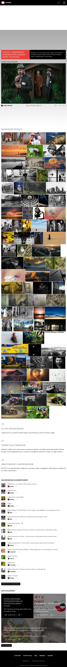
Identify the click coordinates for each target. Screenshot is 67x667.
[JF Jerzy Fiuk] (6, 225)
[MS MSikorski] (9, 250)
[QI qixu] (5, 300)
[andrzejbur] (12, 138)
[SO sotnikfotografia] (26, 225)
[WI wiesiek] (28, 288)
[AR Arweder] (12, 338)
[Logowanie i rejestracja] (64, 2)
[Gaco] (59, 362)
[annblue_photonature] (42, 176)
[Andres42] (6, 313)
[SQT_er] (33, 338)
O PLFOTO (17, 655)
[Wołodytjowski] (54, 238)
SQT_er (12, 558)
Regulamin (26, 661)
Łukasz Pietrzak (7, 105)
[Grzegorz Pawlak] (16, 225)
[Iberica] (34, 163)
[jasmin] (56, 138)
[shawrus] (39, 225)
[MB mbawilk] (11, 213)
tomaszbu (13, 552)
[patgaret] (56, 263)
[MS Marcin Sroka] (61, 225)
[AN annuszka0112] (37, 300)
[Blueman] (35, 188)
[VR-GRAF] (56, 400)
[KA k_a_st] (55, 325)
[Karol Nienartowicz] (37, 275)
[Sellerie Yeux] (12, 400)
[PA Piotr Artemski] (54, 151)
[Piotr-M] (57, 176)
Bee (11, 512)
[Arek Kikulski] (12, 263)
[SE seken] (13, 163)
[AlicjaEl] (11, 387)
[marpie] (25, 176)
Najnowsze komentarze (14, 480)
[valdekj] (53, 350)
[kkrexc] (55, 313)
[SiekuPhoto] (46, 250)
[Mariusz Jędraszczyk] (35, 263)
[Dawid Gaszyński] (35, 138)
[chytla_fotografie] (19, 300)
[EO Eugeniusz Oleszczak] (38, 238)
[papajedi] (7, 188)
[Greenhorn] (7, 176)
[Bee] (55, 213)
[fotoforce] (56, 188)
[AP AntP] (39, 325)
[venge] (57, 375)
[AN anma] (28, 213)
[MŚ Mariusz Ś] (34, 350)
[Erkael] (38, 213)
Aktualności (8, 591)
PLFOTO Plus (27, 655)
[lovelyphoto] (13, 275)
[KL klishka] (14, 151)
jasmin (12, 486)
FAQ (35, 655)
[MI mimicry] (7, 238)
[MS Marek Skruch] (55, 338)
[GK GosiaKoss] (11, 201)
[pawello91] (14, 375)
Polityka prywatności (38, 661)
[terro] (11, 288)
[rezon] (57, 201)
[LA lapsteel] (35, 151)
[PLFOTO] (6, 2)
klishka (12, 493)
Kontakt (50, 655)
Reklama (42, 655)
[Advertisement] (33, 17)
